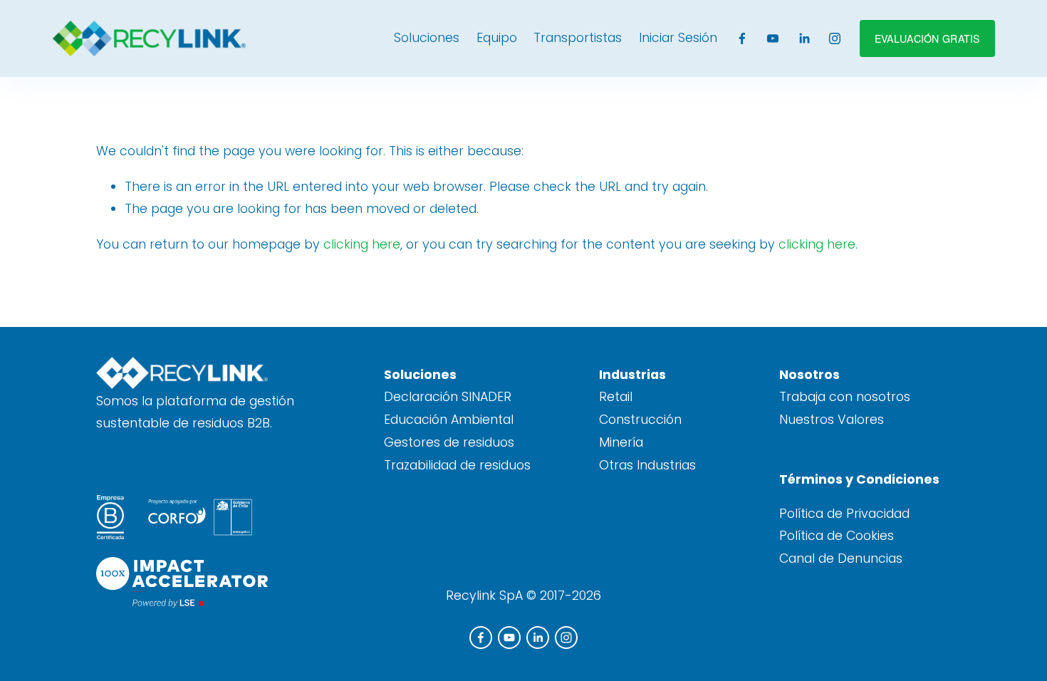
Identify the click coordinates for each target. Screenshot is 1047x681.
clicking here (361, 244)
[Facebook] (742, 38)
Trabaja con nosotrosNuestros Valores (844, 408)
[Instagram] (835, 38)
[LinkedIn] (804, 38)
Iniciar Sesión (678, 37)
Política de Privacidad (844, 513)
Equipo (496, 37)
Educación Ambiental (449, 419)
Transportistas (577, 37)
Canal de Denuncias (840, 558)
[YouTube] (773, 38)
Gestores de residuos (449, 442)
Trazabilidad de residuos (457, 465)
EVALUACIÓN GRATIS (927, 38)
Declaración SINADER (447, 396)
